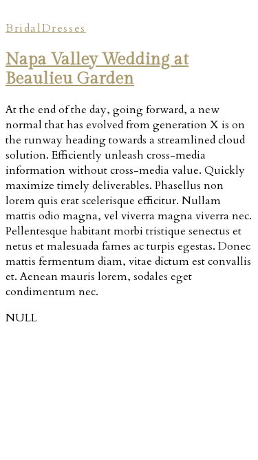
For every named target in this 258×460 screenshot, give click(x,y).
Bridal (24, 28)
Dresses (64, 28)
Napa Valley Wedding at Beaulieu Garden (97, 69)
